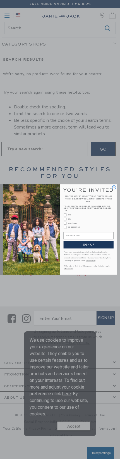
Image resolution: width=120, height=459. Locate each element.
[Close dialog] (114, 187)
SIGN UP (88, 244)
